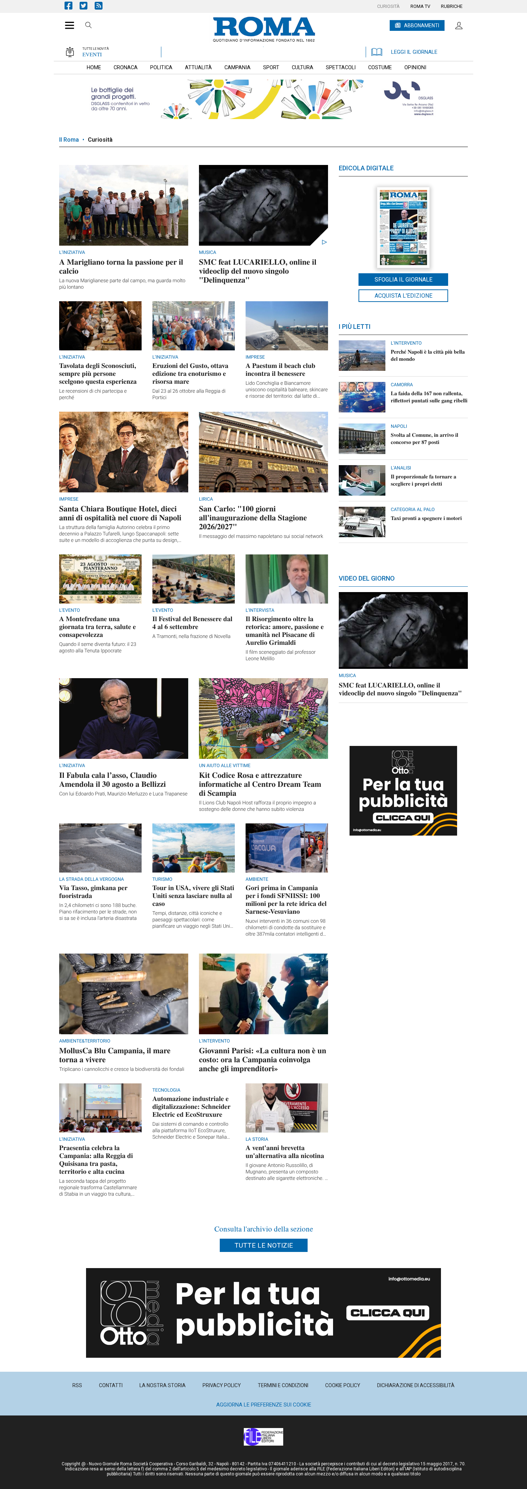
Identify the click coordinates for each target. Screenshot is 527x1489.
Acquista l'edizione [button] (403, 295)
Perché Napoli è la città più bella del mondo (428, 355)
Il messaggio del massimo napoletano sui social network (261, 536)
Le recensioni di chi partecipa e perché (93, 394)
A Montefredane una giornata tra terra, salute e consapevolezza (97, 626)
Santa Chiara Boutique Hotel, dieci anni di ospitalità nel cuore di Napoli (120, 512)
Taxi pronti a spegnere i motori (426, 518)
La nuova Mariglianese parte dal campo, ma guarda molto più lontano (122, 284)
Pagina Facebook (72, 5)
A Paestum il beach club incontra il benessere (280, 369)
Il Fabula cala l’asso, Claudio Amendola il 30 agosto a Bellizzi (112, 779)
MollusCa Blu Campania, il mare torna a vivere (115, 1054)
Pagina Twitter (87, 5)
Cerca (88, 26)
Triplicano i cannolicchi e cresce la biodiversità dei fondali (121, 1069)
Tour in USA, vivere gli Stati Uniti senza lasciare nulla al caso (193, 895)
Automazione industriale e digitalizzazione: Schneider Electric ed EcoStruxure (191, 1106)
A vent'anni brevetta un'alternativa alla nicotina (285, 1152)
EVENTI (92, 54)
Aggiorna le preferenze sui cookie (263, 1404)
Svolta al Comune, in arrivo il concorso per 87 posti (424, 438)
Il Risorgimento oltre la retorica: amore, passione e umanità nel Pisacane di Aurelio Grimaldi (285, 630)
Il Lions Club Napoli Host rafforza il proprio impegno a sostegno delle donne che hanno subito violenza (257, 806)
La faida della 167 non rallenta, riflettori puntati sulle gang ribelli (429, 397)
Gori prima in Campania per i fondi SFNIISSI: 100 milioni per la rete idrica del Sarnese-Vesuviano (286, 899)
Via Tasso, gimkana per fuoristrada (93, 892)
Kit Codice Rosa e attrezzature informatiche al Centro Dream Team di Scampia (260, 784)
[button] (67, 21)
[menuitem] (388, 6)
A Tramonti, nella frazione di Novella (191, 636)
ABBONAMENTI (421, 25)
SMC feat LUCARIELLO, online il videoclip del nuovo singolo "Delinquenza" (258, 270)
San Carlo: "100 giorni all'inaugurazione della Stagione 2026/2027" (253, 517)
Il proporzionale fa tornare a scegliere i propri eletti (423, 480)
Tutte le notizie (263, 1245)
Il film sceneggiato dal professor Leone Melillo (281, 655)
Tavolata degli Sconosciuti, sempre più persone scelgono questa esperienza (98, 373)
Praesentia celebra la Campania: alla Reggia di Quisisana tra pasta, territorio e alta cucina (96, 1159)
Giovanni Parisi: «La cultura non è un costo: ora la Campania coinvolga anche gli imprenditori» (262, 1059)
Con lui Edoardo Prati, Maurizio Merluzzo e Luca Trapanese (123, 794)
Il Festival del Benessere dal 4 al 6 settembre (192, 623)
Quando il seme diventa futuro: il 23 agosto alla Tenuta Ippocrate (97, 648)
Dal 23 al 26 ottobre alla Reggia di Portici (188, 394)
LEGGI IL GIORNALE (414, 52)
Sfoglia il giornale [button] (403, 279)
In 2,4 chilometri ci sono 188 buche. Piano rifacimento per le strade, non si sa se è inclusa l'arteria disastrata (98, 912)
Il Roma (69, 139)
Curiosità (100, 139)
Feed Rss (102, 5)
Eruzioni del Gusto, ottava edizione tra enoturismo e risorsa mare (190, 373)
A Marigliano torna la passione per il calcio (121, 266)
